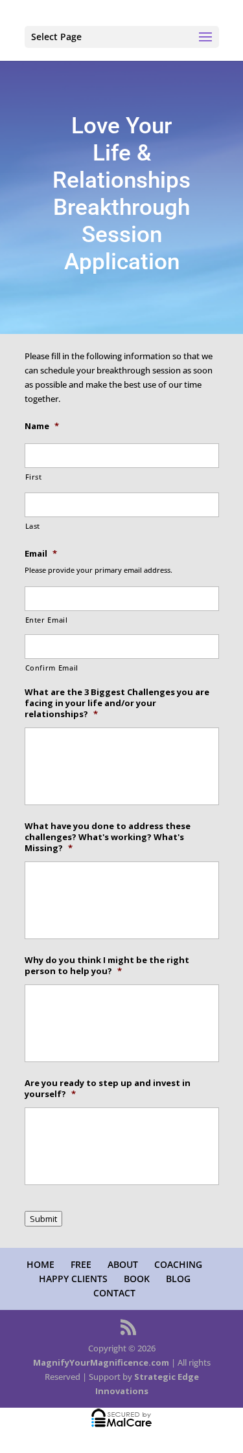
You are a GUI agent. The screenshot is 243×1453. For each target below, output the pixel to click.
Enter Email (46, 620)
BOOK (137, 1278)
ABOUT (123, 1264)
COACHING (178, 1264)
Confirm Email (52, 667)
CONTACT (114, 1293)
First (33, 477)
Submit (43, 1219)
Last (33, 526)
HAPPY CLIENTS (73, 1278)
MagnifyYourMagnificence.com (101, 1362)
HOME (40, 1264)
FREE (81, 1264)
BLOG (178, 1278)
